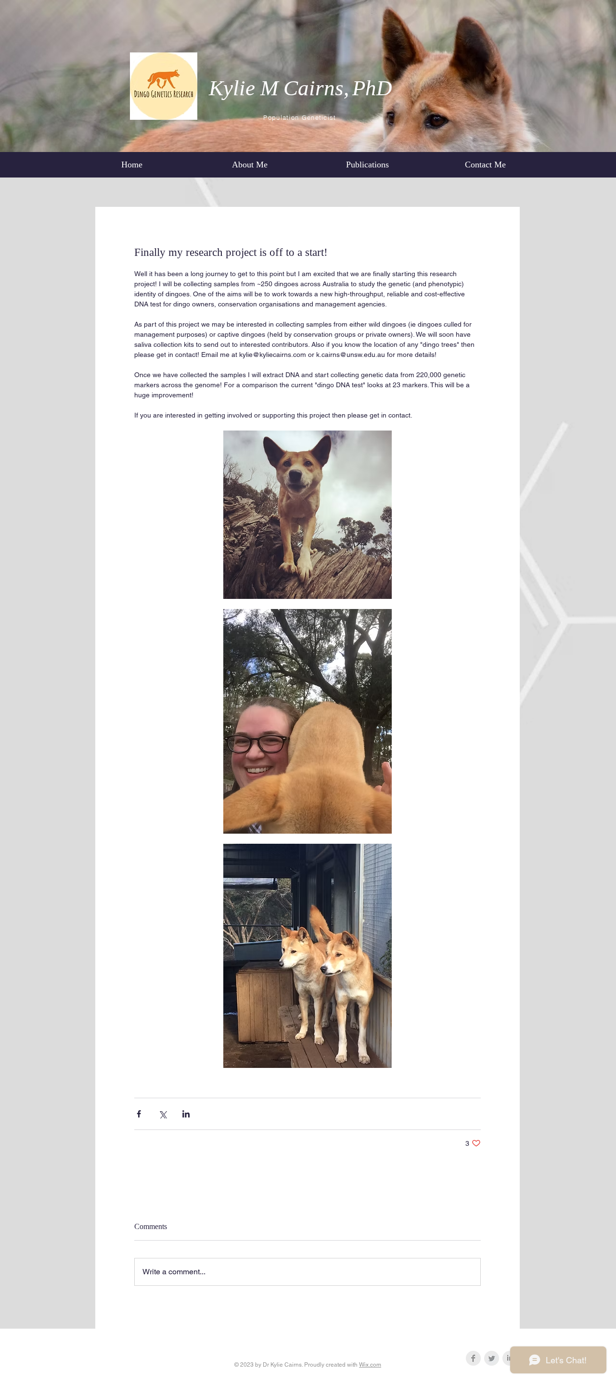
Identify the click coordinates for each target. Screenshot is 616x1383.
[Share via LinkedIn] (186, 1113)
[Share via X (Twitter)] (162, 1113)
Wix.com (370, 1364)
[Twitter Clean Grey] (491, 1358)
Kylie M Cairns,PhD (300, 88)
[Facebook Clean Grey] (473, 1358)
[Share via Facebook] (138, 1113)
